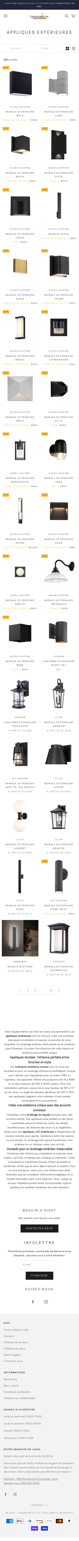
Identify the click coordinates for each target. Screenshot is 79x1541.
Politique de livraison (16, 1342)
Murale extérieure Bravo (20, 358)
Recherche (10, 1379)
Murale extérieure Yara (58, 480)
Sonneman (20, 961)
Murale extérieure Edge (20, 907)
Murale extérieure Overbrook (58, 968)
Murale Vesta (59, 234)
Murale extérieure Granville (58, 602)
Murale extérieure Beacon (58, 846)
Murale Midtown (20, 966)
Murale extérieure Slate (20, 296)
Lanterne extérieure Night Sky (59, 663)
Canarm (59, 656)
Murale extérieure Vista (58, 174)
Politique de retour (15, 1348)
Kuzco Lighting (20, 107)
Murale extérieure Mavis (20, 174)
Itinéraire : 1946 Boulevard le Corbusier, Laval (31, 1478)
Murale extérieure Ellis (58, 419)
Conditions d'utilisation (17, 1391)
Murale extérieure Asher (58, 785)
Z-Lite (59, 717)
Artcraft (59, 961)
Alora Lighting (20, 473)
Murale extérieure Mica (20, 113)
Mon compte (11, 1385)
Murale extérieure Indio (20, 419)
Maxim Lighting (59, 595)
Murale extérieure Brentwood (20, 480)
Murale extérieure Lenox (20, 236)
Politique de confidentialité (19, 1398)
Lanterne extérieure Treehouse (20, 724)
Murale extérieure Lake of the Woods (20, 785)
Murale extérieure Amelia (20, 602)
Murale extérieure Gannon (58, 724)
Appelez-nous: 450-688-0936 (22, 1482)
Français (37, 1505)
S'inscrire (39, 1275)
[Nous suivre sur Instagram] (46, 1301)
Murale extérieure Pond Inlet (58, 907)
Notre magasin (12, 1354)
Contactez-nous (39, 1228)
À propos (9, 1336)
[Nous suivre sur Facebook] (32, 1301)
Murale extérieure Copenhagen (58, 358)
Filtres (15, 48)
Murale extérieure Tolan (58, 296)
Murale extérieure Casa (58, 541)
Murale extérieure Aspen (20, 541)
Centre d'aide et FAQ (16, 1329)
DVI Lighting (20, 778)
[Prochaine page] (59, 990)
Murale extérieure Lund (58, 113)
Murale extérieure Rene (20, 663)
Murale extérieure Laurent (20, 846)
